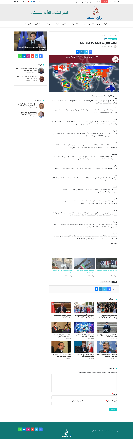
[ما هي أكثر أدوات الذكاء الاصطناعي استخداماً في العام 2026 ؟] (84, 327)
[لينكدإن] (82, 52)
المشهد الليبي (38, 24)
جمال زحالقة (33, 107)
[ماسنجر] (78, 52)
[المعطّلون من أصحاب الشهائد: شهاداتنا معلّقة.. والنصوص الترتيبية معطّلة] (84, 307)
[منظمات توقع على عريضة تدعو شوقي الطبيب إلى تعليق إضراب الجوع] (61, 347)
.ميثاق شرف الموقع (96, 431)
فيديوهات (28, 24)
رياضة (83, 24)
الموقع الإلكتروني (77, 401)
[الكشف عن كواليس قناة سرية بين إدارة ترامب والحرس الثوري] (61, 327)
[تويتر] (86, 52)
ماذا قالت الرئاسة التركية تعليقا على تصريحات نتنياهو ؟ (88, 2)
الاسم (114, 394)
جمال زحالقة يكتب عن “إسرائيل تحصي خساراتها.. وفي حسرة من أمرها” (27, 105)
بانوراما (57, 24)
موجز (101, 281)
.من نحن (117, 431)
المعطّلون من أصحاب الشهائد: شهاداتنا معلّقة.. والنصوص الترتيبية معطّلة (84, 316)
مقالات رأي (65, 24)
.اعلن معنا (104, 431)
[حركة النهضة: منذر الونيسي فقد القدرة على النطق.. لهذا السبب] (107, 347)
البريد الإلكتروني (111, 401)
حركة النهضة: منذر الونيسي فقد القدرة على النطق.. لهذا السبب (107, 355)
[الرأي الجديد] (66, 12)
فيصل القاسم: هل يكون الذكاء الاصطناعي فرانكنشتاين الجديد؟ (29, 113)
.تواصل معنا (111, 431)
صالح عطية (33, 72)
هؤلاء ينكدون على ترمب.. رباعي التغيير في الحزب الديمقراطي (27, 77)
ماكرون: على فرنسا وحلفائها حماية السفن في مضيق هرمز (31, 48)
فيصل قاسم (33, 116)
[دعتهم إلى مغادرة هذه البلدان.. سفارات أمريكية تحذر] (62, 263)
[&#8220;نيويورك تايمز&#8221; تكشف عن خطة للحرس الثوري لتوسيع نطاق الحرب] (84, 263)
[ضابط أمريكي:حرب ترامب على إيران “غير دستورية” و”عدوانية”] (107, 327)
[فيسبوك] (90, 52)
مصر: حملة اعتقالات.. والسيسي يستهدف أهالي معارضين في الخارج (108, 316)
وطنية (106, 24)
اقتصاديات (75, 24)
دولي (99, 24)
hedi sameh (33, 80)
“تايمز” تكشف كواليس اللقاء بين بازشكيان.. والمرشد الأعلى (85, 355)
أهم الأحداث (110, 39)
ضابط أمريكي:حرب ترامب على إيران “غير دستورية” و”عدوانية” (107, 336)
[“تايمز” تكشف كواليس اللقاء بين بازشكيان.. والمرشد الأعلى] (84, 347)
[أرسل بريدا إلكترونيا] (108, 46)
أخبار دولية (105, 281)
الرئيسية (112, 35)
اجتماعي (91, 24)
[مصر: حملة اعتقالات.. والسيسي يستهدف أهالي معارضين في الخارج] (107, 307)
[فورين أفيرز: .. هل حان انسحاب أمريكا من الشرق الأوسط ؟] (106, 263)
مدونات (49, 24)
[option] (30, 41)
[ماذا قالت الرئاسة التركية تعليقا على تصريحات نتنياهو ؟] (61, 307)
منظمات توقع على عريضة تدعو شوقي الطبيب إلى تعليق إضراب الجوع (61, 355)
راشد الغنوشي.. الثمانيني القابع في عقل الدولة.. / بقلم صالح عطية (26, 69)
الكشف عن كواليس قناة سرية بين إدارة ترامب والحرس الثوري (62, 336)
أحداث (103, 35)
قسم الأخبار (111, 46)
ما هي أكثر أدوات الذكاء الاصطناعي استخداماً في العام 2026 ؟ (85, 336)
